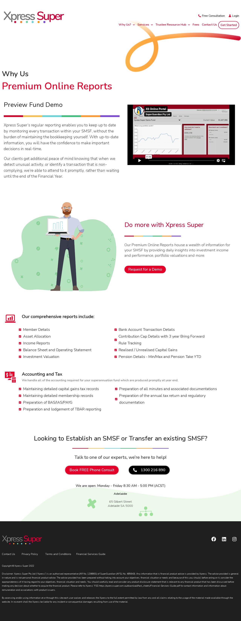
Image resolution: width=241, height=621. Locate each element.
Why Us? (125, 25)
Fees (196, 25)
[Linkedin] (224, 539)
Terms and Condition (57, 554)
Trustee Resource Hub (171, 25)
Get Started (228, 25)
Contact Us (209, 25)
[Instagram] (234, 539)
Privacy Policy (30, 554)
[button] (149, 470)
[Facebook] (213, 539)
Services (143, 25)
